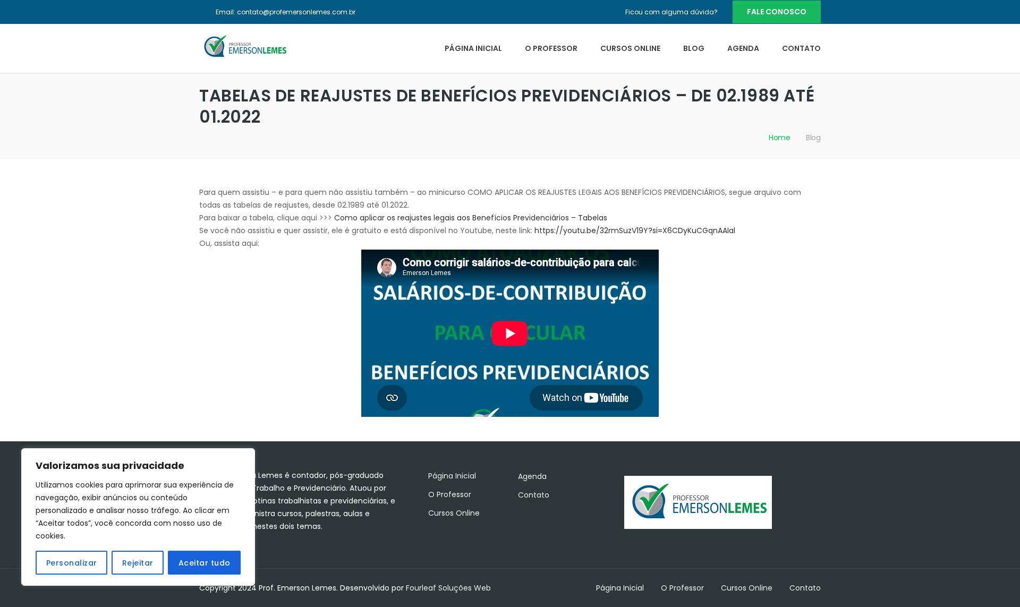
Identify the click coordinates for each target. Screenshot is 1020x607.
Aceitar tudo (204, 563)
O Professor (551, 48)
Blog (693, 48)
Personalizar (71, 563)
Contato (801, 48)
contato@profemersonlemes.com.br (296, 11)
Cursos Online (630, 48)
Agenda (743, 48)
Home (779, 137)
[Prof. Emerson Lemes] (244, 46)
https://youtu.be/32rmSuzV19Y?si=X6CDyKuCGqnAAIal (634, 230)
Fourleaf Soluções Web (448, 588)
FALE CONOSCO (776, 11)
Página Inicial (473, 48)
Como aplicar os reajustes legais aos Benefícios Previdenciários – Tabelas (470, 217)
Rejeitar (138, 563)
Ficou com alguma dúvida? (671, 11)
